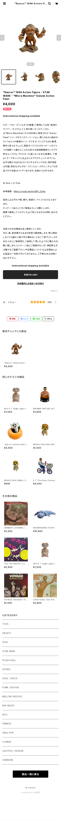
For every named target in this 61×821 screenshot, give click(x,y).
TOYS (5, 624)
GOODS (6, 669)
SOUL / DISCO (10, 678)
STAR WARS (8, 651)
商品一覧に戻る (30, 774)
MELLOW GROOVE (12, 696)
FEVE (5, 642)
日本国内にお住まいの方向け (30, 283)
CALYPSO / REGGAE (13, 751)
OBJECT (6, 633)
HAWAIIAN (7, 760)
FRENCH (6, 723)
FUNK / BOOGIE (10, 687)
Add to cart (30, 274)
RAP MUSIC (8, 705)
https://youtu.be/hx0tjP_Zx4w (29, 191)
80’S (4, 714)
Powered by (27, 792)
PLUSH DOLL (9, 660)
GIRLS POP (8, 732)
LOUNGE (6, 742)
